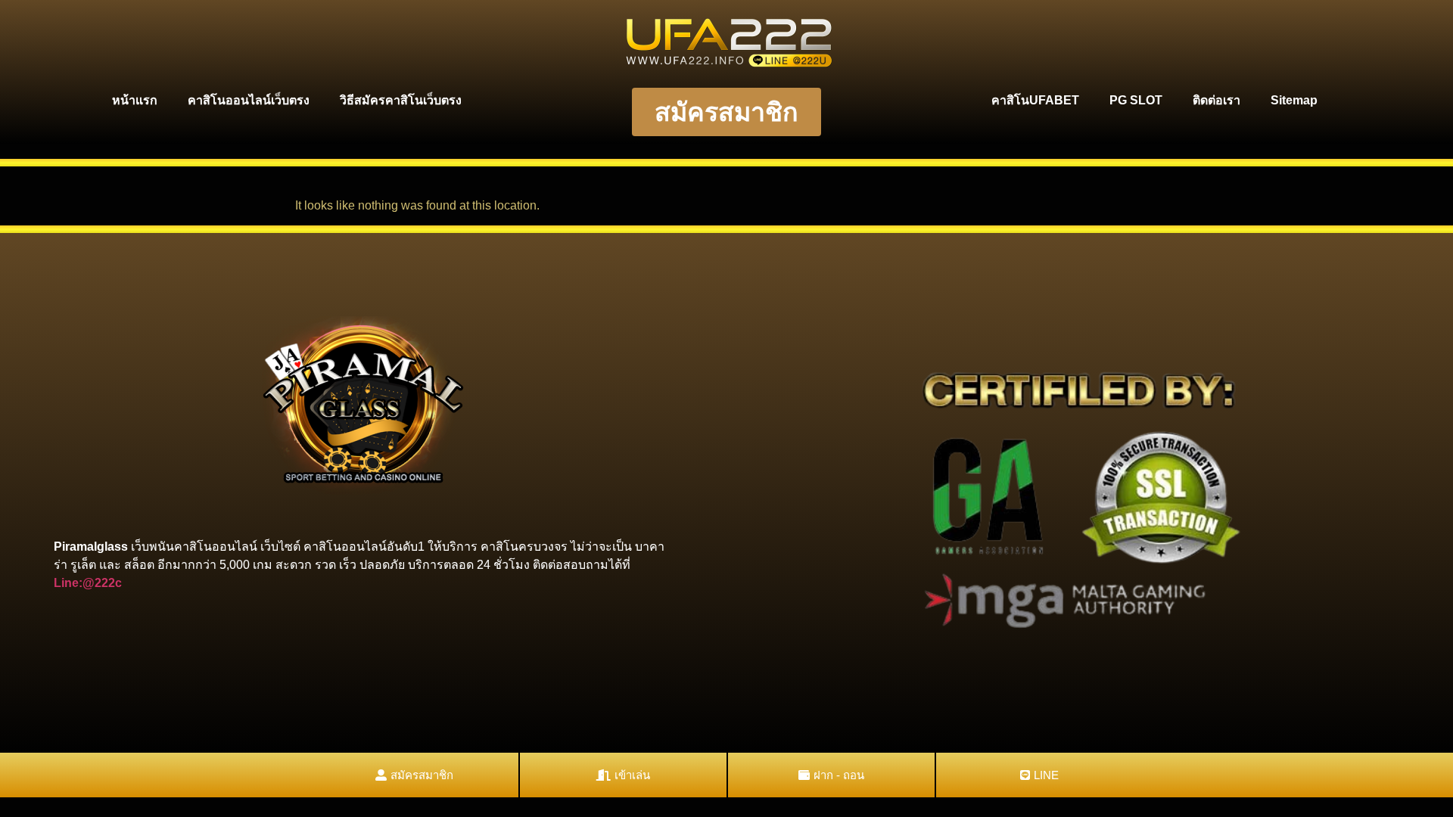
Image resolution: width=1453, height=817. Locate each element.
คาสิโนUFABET (1035, 100)
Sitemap (1294, 100)
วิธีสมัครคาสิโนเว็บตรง (401, 100)
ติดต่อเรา (1216, 100)
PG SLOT (1135, 100)
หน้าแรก (134, 100)
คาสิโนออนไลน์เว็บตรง (249, 100)
